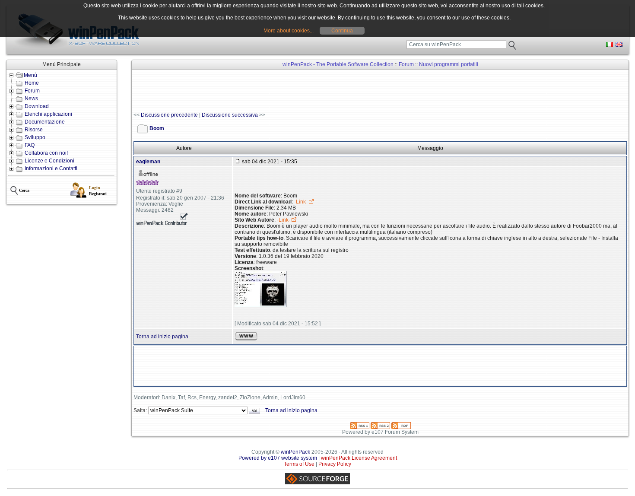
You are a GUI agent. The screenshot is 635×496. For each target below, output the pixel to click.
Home (32, 83)
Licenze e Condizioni (49, 161)
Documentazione (45, 122)
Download (37, 106)
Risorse (34, 130)
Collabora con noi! (46, 153)
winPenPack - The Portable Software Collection (338, 64)
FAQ (30, 145)
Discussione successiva (230, 115)
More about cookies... (289, 31)
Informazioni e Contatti (51, 168)
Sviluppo (35, 137)
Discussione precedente (169, 115)
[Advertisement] (290, 91)
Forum (32, 91)
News (31, 98)
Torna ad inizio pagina (162, 337)
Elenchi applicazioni (48, 114)
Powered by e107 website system (277, 458)
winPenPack (295, 452)
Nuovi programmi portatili (448, 64)
